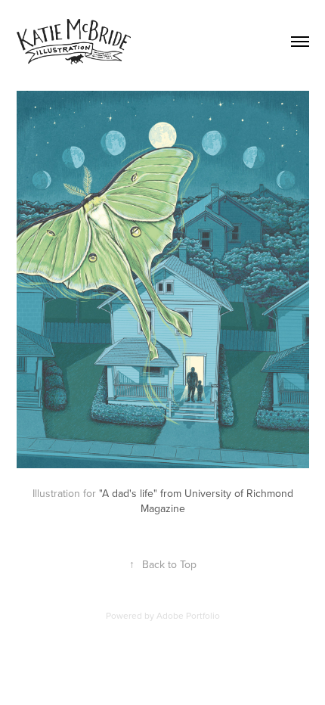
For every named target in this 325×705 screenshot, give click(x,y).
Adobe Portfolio (188, 615)
